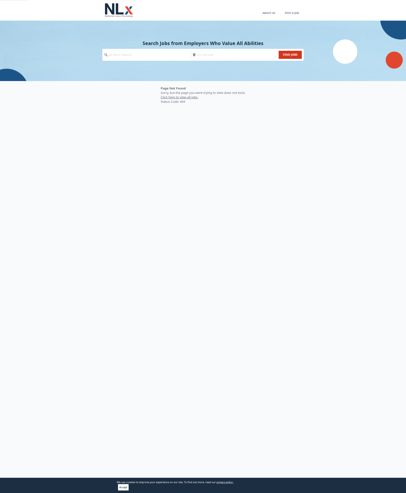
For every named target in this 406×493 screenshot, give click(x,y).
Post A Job (292, 13)
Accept (123, 487)
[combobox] (147, 54)
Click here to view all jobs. (179, 97)
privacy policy (224, 482)
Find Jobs (290, 54)
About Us (268, 13)
